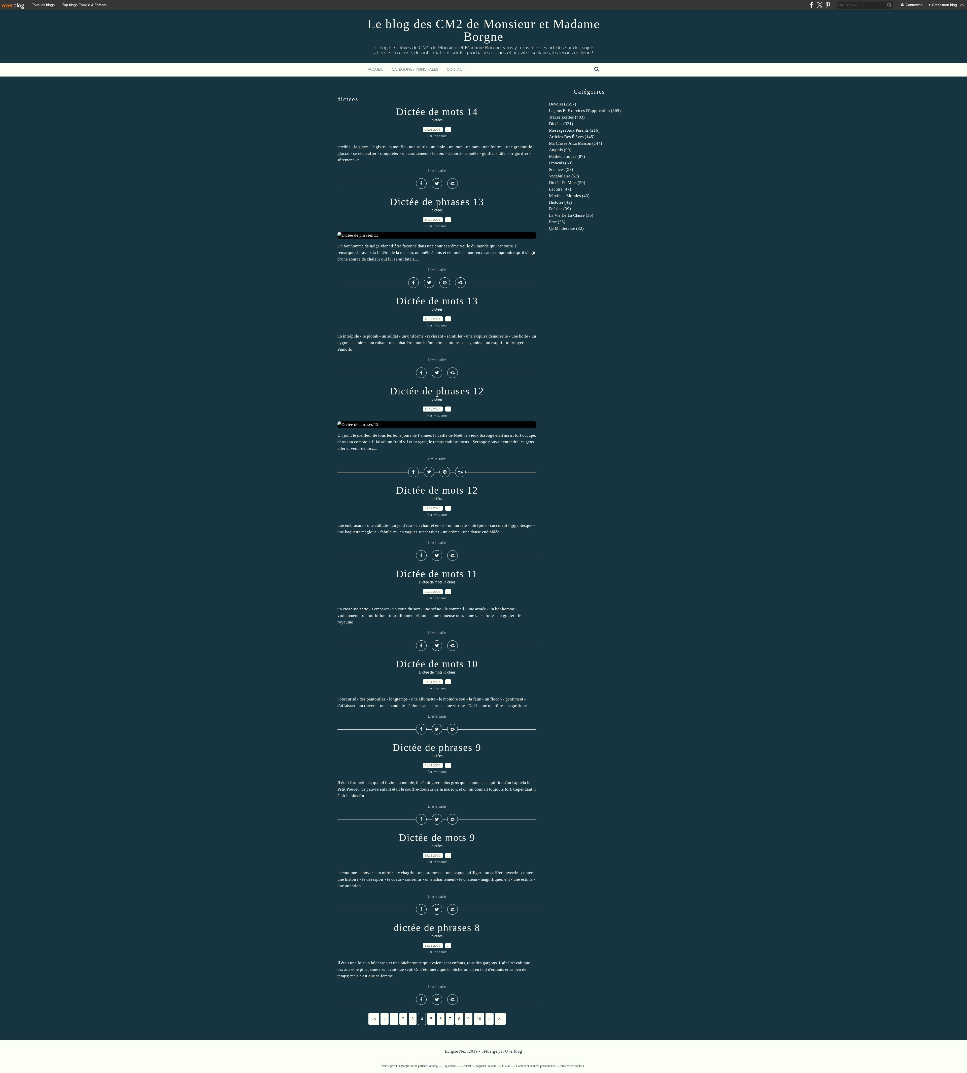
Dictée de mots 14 (437, 111)
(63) (561, 163)
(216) (574, 130)
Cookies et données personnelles (535, 1066)
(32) (566, 228)
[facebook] (811, 5)
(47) (560, 189)
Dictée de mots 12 (437, 490)
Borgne (405, 1066)
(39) (560, 208)
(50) (567, 182)
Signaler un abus (486, 1066)
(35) (557, 221)
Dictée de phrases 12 (437, 391)
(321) (561, 123)
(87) (567, 156)
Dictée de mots (430, 582)
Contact (455, 69)
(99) (560, 149)
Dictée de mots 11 (437, 573)
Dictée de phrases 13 (437, 201)
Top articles (450, 1066)
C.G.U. (506, 1066)
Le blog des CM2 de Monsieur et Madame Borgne (483, 30)
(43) (569, 195)
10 (479, 1018)
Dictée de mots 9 (437, 837)
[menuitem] (375, 70)
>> (500, 1018)
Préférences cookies (572, 1066)
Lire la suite (437, 171)
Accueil (375, 69)
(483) (567, 117)
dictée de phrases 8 (437, 927)
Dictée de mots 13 (437, 301)
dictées (437, 120)
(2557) (562, 104)
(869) (585, 110)
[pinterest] (828, 5)
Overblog (513, 1051)
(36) (571, 215)
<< (373, 1018)
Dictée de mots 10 (437, 664)
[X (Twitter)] (819, 5)
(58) (561, 169)
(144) (575, 143)
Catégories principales (415, 69)
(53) (564, 176)
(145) (572, 136)
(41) (560, 202)
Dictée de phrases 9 (437, 747)
